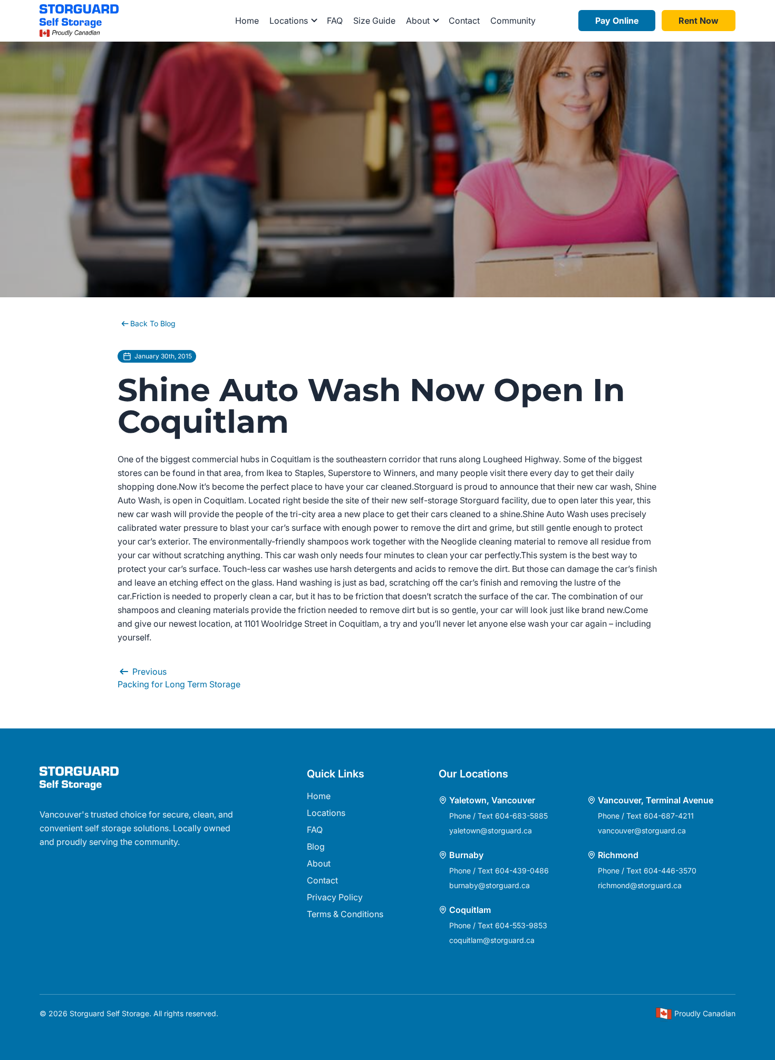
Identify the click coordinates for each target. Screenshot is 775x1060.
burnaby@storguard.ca (489, 885)
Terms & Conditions (345, 914)
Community (513, 20)
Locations (326, 813)
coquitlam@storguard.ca (492, 940)
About (319, 863)
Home (247, 20)
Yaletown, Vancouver (492, 800)
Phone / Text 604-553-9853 (498, 925)
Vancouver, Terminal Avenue (655, 800)
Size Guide (374, 20)
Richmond (618, 855)
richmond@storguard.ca (640, 885)
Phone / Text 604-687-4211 (646, 815)
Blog (316, 846)
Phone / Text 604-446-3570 (647, 870)
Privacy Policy (335, 897)
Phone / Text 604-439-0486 (499, 870)
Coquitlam (470, 910)
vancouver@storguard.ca (642, 830)
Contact (464, 20)
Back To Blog (153, 323)
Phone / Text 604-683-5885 (498, 815)
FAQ (335, 20)
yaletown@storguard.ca (490, 830)
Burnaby (466, 855)
